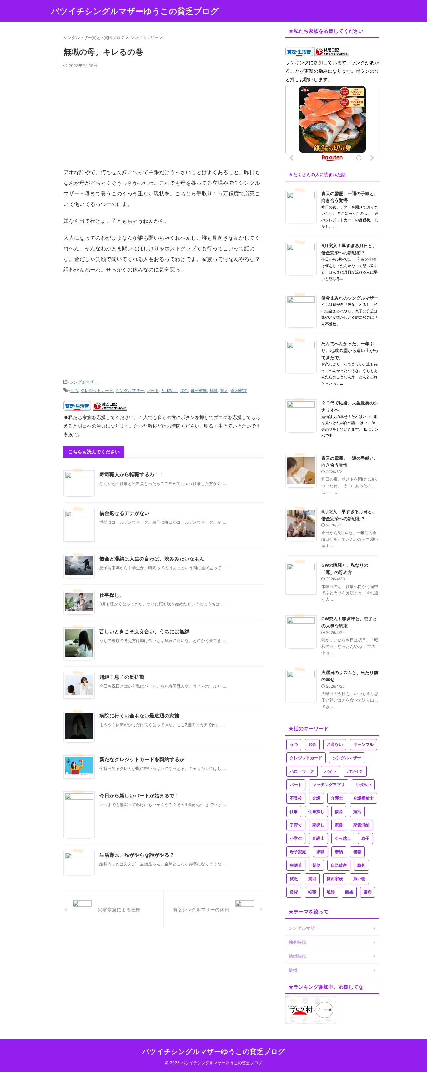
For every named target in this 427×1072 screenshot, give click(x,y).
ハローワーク (302, 771)
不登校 (296, 798)
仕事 (294, 811)
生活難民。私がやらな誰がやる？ (136, 855)
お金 (312, 744)
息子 (365, 838)
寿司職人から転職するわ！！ (131, 474)
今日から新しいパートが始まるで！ (139, 795)
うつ (74, 390)
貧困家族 (239, 390)
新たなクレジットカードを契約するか (141, 759)
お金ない (335, 744)
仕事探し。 (111, 595)
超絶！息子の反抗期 (121, 677)
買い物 (359, 878)
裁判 (361, 865)
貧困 (312, 878)
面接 (349, 892)
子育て (296, 825)
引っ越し (343, 838)
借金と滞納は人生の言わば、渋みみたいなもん (151, 558)
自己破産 (339, 865)
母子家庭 (199, 390)
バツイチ (355, 771)
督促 (316, 865)
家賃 (339, 825)
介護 (316, 798)
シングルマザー (83, 381)
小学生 (296, 838)
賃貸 (294, 892)
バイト (330, 771)
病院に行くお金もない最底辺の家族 (139, 715)
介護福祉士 (363, 798)
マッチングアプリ (328, 784)
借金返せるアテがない (124, 513)
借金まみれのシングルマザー (349, 298)
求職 (320, 851)
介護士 (337, 798)
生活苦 (296, 865)
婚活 (357, 811)
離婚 (331, 892)
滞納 (339, 851)
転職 (312, 892)
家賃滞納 (361, 825)
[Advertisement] (163, 120)
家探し (318, 825)
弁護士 (318, 838)
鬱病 (368, 892)
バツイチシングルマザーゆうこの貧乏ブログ (135, 11)
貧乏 (224, 390)
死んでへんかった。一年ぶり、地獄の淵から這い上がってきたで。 (349, 350)
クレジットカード (97, 390)
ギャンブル (363, 744)
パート (153, 390)
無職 (213, 390)
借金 (184, 390)
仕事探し (316, 811)
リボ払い (169, 390)
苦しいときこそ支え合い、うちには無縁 (144, 631)
